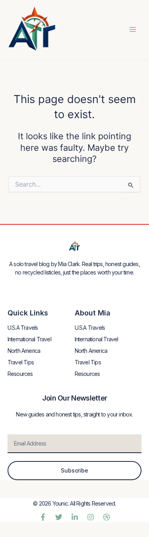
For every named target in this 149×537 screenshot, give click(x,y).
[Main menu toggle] (132, 29)
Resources (20, 373)
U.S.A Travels (23, 327)
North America (24, 350)
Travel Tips (21, 362)
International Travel (29, 339)
